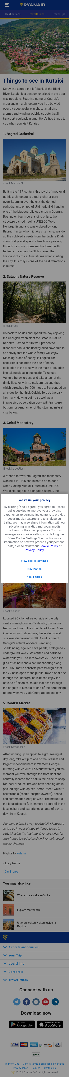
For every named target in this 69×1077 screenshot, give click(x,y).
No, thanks (34, 568)
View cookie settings (34, 560)
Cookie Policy (48, 546)
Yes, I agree (34, 576)
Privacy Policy (34, 550)
